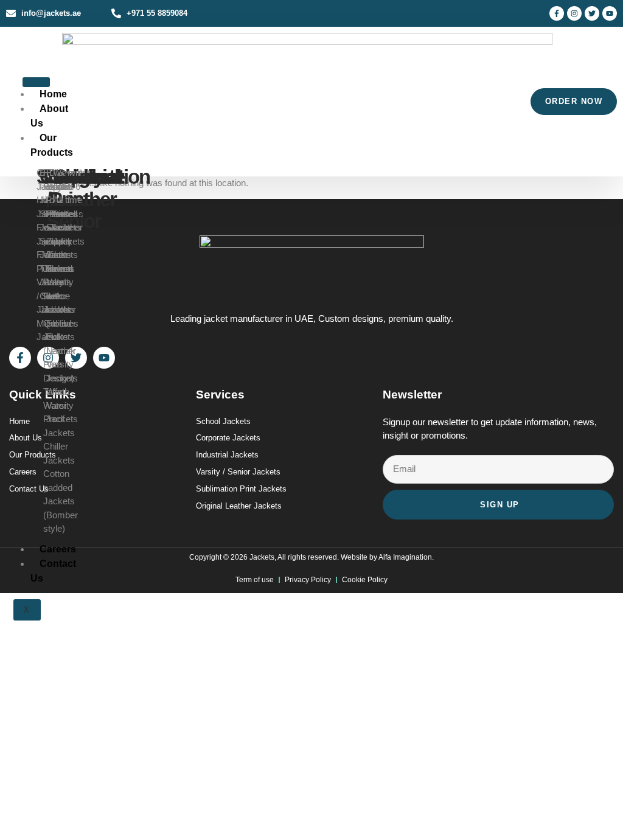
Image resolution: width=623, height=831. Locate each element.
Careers (58, 549)
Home (53, 94)
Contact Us (53, 570)
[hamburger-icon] (36, 82)
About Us (49, 115)
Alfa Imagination (405, 557)
